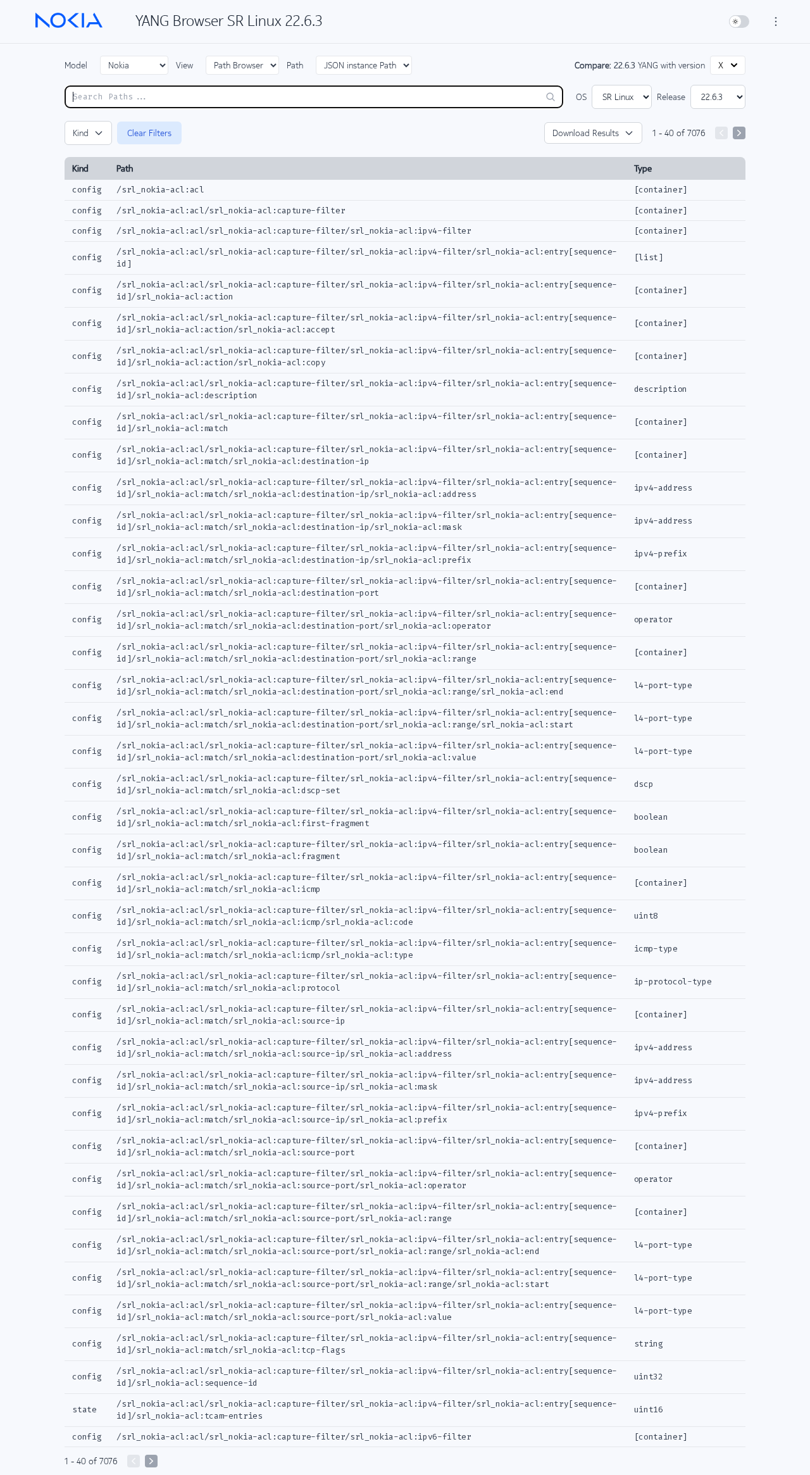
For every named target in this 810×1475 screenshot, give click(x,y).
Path (295, 65)
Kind (81, 133)
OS (581, 97)
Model (76, 65)
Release (671, 97)
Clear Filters (149, 133)
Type (643, 168)
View (184, 65)
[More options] (775, 21)
